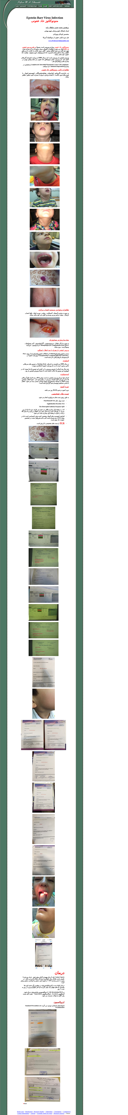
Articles (32, 1113)
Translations (57, 1111)
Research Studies (39, 1111)
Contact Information (23, 1113)
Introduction (29, 1111)
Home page (20, 1111)
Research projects (58, 1113)
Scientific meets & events (44, 1113)
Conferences (67, 1111)
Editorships (48, 1111)
